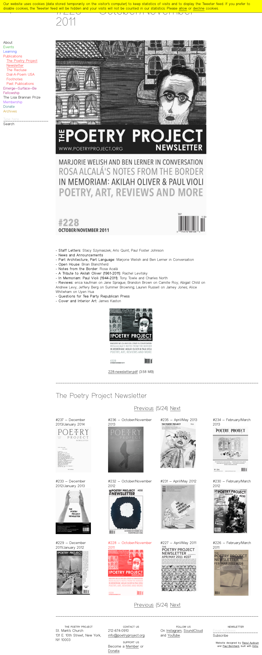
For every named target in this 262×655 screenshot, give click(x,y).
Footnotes (15, 79)
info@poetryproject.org (126, 635)
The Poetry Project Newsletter (101, 395)
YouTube (174, 635)
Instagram (174, 630)
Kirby (255, 646)
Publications (12, 56)
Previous (144, 408)
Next (175, 408)
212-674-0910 (118, 630)
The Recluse (17, 70)
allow (183, 8)
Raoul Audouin (250, 642)
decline (198, 8)
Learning (10, 51)
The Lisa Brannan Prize (22, 97)
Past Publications (20, 83)
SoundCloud (193, 630)
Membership (12, 102)
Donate (9, 106)
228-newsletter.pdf (123, 372)
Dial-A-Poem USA (21, 74)
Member (132, 646)
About (7, 42)
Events (8, 47)
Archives (10, 111)
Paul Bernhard (231, 646)
